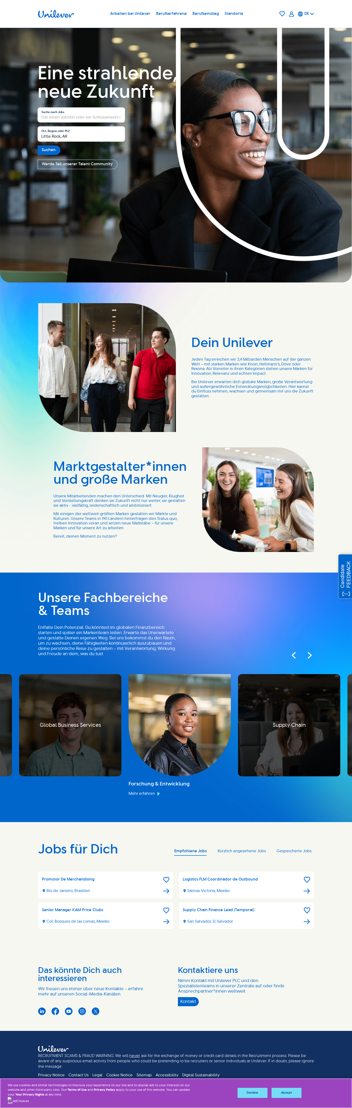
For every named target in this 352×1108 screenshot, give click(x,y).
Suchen (49, 150)
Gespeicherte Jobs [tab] (294, 851)
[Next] (305, 655)
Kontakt (188, 1002)
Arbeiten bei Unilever (130, 14)
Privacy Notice (51, 1075)
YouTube (69, 1011)
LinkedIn (42, 1011)
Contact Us (78, 1075)
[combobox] (81, 134)
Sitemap (144, 1075)
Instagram (82, 1011)
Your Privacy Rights (29, 1094)
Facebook (55, 1011)
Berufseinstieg (206, 14)
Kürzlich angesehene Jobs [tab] (242, 851)
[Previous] (293, 655)
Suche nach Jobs (52, 112)
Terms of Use (77, 1089)
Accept (286, 1092)
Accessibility (167, 1075)
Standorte (234, 14)
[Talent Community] (291, 14)
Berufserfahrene (171, 14)
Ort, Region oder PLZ (55, 131)
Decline (252, 1092)
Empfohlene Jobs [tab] (190, 851)
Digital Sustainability (201, 1075)
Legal (97, 1075)
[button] (166, 879)
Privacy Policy (104, 1089)
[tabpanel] (176, 902)
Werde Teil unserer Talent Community (77, 164)
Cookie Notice (119, 1075)
